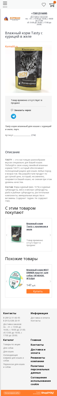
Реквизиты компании (38, 359)
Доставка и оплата (40, 317)
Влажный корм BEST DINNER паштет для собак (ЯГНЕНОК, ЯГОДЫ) (37, 274)
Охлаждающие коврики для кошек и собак (13, 358)
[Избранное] (44, 4)
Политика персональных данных (40, 369)
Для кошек (8, 351)
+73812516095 (39, 13)
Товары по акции (11, 344)
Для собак (8, 347)
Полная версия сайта (12, 393)
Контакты (9, 313)
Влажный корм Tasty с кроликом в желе (37, 226)
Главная (36, 340)
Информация (39, 313)
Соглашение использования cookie (41, 381)
